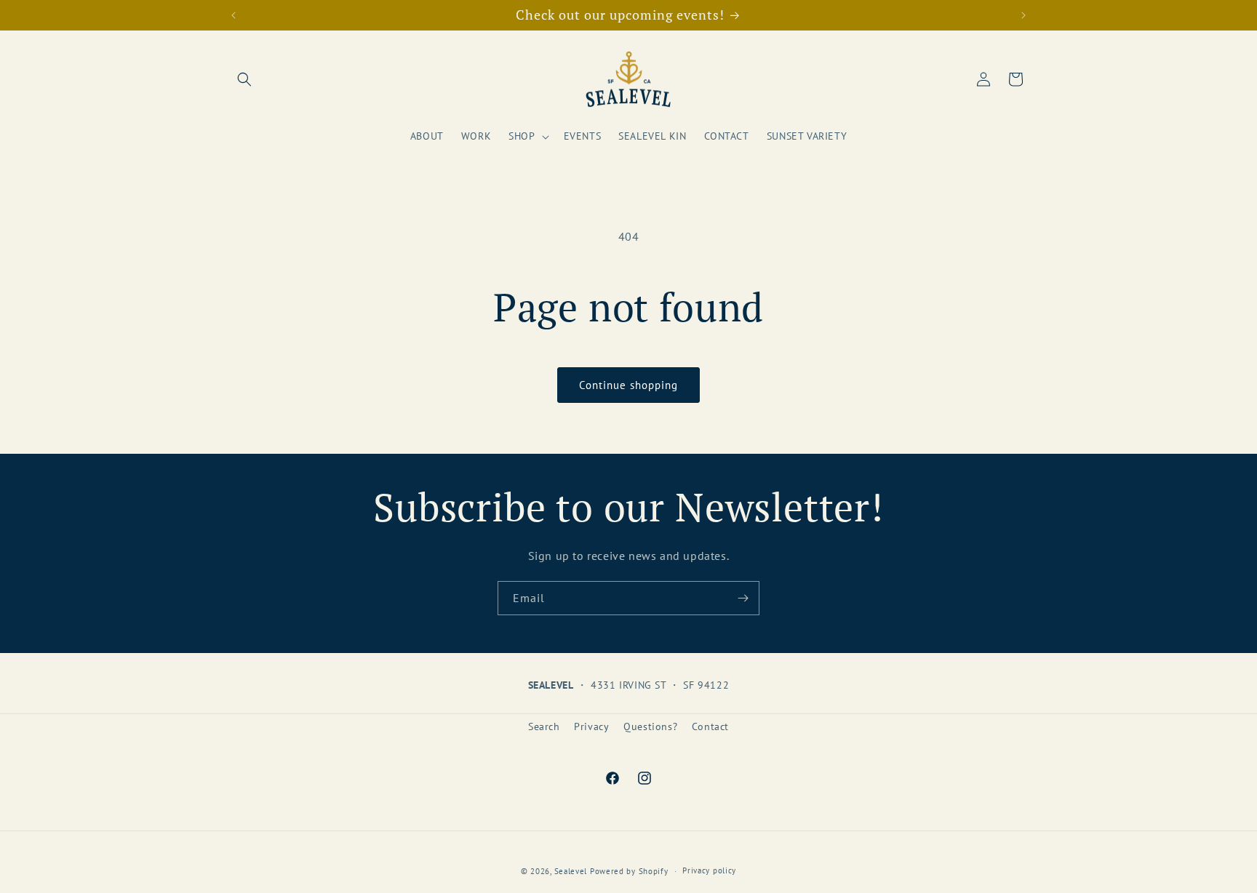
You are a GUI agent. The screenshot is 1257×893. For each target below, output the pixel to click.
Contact (710, 726)
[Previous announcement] (234, 15)
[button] (244, 79)
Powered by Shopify (629, 871)
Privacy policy (709, 870)
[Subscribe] (743, 598)
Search (544, 726)
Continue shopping (628, 385)
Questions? (650, 726)
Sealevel (571, 871)
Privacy (591, 726)
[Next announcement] (1023, 15)
